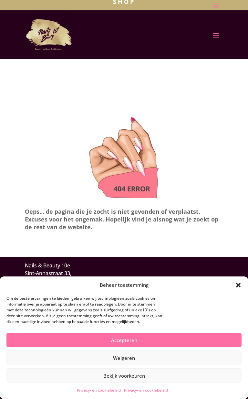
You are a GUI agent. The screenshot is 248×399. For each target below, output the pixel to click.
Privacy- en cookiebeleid (99, 390)
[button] (238, 285)
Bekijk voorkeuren (124, 375)
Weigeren (124, 358)
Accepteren (124, 340)
